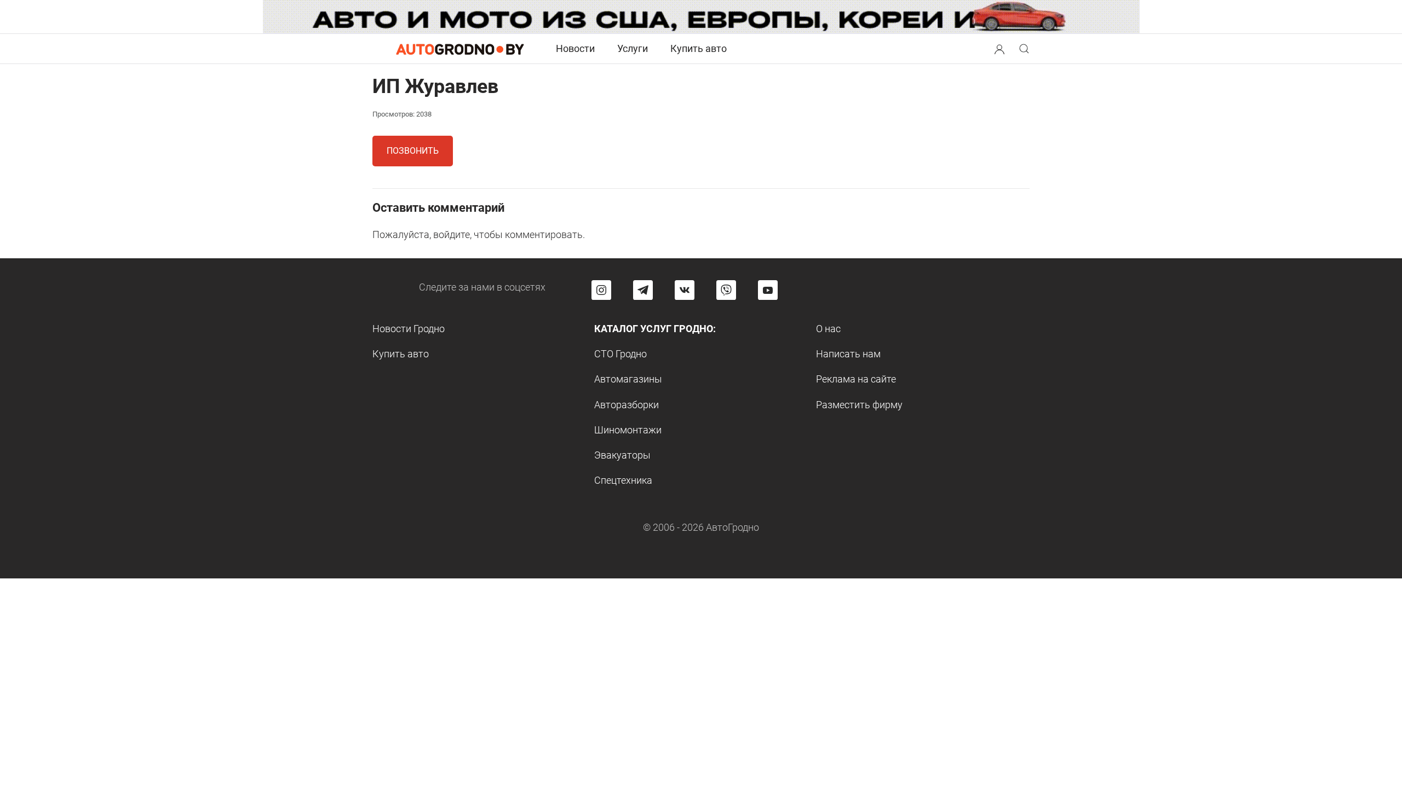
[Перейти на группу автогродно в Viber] (726, 290)
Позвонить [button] (413, 151)
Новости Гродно (408, 328)
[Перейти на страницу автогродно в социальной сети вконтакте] (684, 290)
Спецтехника (623, 480)
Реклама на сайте (856, 379)
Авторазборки (626, 404)
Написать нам (848, 354)
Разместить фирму (859, 404)
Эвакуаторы (622, 455)
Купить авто (698, 48)
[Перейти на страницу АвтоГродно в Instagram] (601, 290)
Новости (575, 48)
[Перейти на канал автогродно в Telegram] (643, 290)
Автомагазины (628, 379)
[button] (999, 48)
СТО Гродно (620, 354)
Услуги (632, 48)
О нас (828, 328)
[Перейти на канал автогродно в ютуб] (768, 290)
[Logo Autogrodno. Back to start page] (460, 48)
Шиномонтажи (628, 430)
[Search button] (999, 48)
